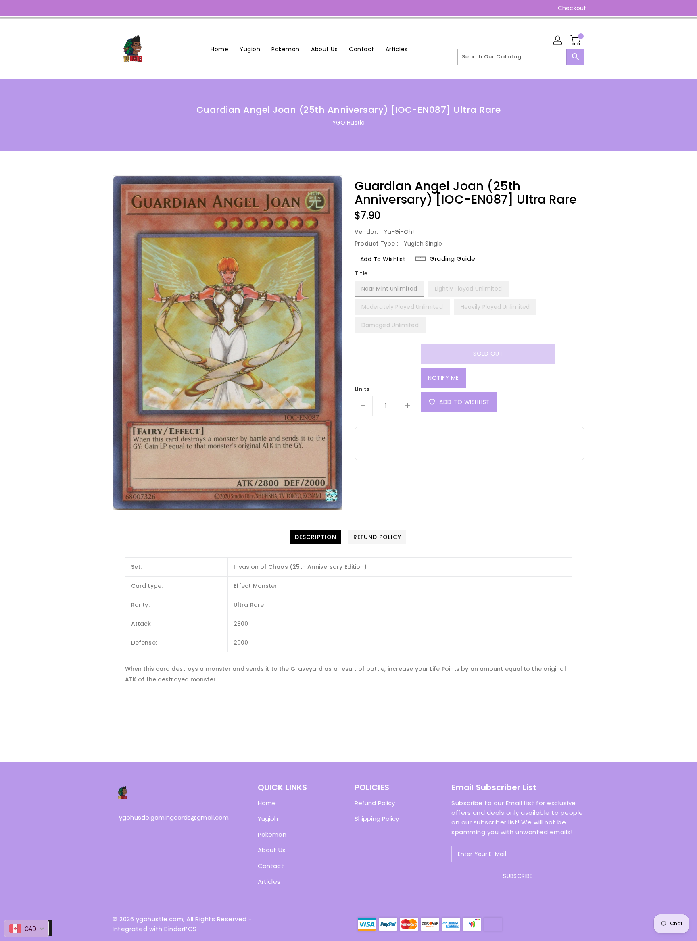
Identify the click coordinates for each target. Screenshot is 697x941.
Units (362, 389)
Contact (271, 866)
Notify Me (443, 378)
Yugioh (268, 818)
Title (361, 273)
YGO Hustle (348, 123)
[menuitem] (219, 49)
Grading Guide (453, 259)
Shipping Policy (377, 818)
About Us (272, 850)
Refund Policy (375, 803)
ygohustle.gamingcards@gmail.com (169, 817)
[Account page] (558, 41)
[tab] (315, 537)
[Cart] (576, 41)
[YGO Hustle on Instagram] (117, 8)
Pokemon (272, 834)
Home (267, 803)
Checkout (572, 8)
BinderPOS (180, 928)
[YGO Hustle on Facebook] (101, 8)
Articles (269, 881)
